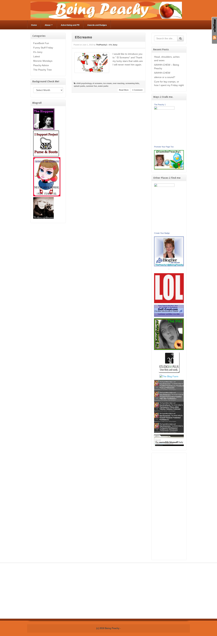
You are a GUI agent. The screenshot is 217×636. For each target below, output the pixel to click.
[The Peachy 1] (164, 125)
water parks (103, 86)
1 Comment (137, 90)
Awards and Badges (97, 25)
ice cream (107, 83)
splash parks (79, 86)
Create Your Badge (162, 233)
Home (34, 25)
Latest (36, 56)
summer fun (91, 86)
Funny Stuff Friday (43, 47)
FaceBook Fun (41, 43)
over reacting (118, 83)
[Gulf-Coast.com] (169, 310)
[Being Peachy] (106, 10)
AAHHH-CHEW (162, 72)
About (48, 25)
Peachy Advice (41, 65)
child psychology (84, 83)
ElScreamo (83, 37)
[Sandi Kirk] (164, 207)
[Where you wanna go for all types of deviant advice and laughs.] (43, 118)
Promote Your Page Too (164, 147)
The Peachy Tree (42, 69)
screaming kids (132, 83)
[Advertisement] (169, 506)
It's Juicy (37, 52)
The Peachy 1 (160, 105)
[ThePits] (169, 334)
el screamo (97, 83)
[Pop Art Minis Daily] (169, 406)
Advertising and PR (70, 25)
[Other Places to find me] (169, 362)
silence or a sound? (164, 77)
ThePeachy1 (101, 45)
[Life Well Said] (169, 251)
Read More (124, 90)
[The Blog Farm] (169, 376)
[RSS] (214, 37)
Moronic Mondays (42, 61)
